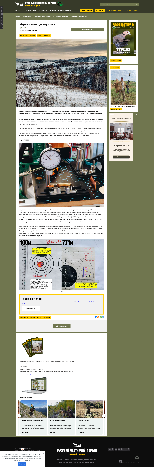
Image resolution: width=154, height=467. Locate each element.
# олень (39, 35)
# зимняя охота (46, 35)
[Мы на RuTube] (1, 17)
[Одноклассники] (98, 317)
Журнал (87, 10)
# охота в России (24, 35)
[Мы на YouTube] (1, 14)
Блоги (86, 460)
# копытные (33, 35)
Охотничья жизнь (65, 10)
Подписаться (23, 366)
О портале (62, 462)
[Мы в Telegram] (1, 20)
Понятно (22, 464)
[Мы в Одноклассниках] (1, 10)
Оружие (43, 10)
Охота (19, 10)
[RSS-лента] (1, 24)
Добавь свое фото (116, 109)
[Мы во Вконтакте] (1, 7)
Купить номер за (31, 308)
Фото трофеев (115, 67)
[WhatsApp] (101, 317)
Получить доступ (116, 60)
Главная (60, 460)
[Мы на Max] (128, 450)
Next (103, 415)
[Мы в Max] (1, 27)
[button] (22, 457)
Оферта (75, 462)
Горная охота (32, 10)
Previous (19, 415)
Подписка (99, 10)
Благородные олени (34, 28)
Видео (54, 10)
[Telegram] (103, 317)
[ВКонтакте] (96, 317)
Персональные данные (86, 462)
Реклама (69, 462)
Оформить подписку (25, 374)
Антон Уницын (32, 30)
